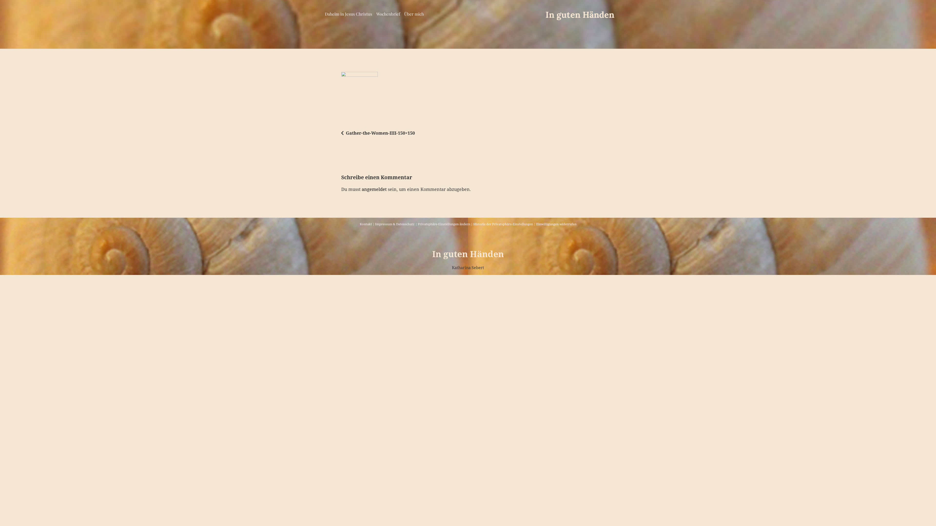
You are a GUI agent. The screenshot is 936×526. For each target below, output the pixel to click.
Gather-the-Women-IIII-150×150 (380, 133)
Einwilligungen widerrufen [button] (556, 224)
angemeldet (374, 189)
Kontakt (366, 224)
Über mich (414, 14)
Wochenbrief (388, 14)
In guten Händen (580, 14)
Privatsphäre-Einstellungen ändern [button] (444, 224)
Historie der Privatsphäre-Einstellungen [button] (503, 224)
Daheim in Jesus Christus (348, 14)
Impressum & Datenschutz (395, 224)
